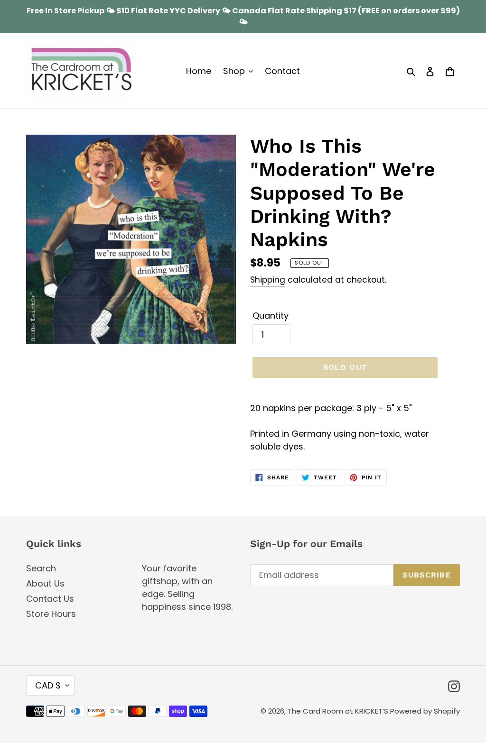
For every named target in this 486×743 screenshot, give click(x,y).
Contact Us (50, 599)
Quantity (270, 315)
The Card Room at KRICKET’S (339, 711)
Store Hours (51, 614)
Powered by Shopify (425, 711)
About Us (45, 583)
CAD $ (48, 685)
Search (41, 568)
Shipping (267, 279)
